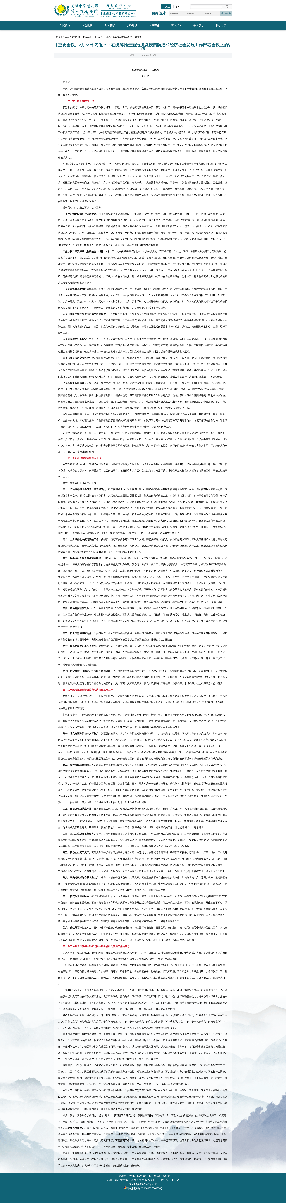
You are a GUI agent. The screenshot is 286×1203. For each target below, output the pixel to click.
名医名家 (109, 25)
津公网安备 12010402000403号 (144, 1188)
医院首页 (64, 25)
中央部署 (137, 37)
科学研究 (221, 25)
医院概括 (87, 25)
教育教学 (198, 25)
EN (177, 6)
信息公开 (98, 37)
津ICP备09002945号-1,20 (143, 1184)
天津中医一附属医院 (81, 37)
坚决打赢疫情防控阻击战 (117, 37)
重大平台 (176, 25)
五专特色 (154, 25)
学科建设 (131, 25)
